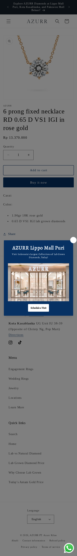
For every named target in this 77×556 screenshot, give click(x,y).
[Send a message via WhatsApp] (69, 548)
